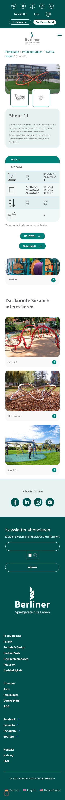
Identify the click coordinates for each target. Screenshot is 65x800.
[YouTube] (23, 6)
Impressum (11, 695)
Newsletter (20, 14)
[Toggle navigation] (59, 35)
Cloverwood (14, 416)
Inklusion (9, 664)
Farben (13, 279)
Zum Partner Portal (45, 22)
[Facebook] (32, 6)
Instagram (10, 731)
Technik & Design (14, 647)
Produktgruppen (32, 51)
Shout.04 (13, 470)
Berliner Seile (12, 653)
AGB (6, 706)
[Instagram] (41, 6)
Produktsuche (12, 636)
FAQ (6, 761)
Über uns (9, 683)
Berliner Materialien (16, 659)
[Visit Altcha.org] (35, 555)
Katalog (8, 755)
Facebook (10, 719)
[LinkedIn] (51, 6)
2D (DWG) (29, 236)
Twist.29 (12, 362)
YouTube (9, 736)
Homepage (12, 51)
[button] (6, 793)
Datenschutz (12, 700)
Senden (32, 567)
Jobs (36, 14)
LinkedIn (9, 725)
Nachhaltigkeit (13, 670)
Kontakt (9, 749)
